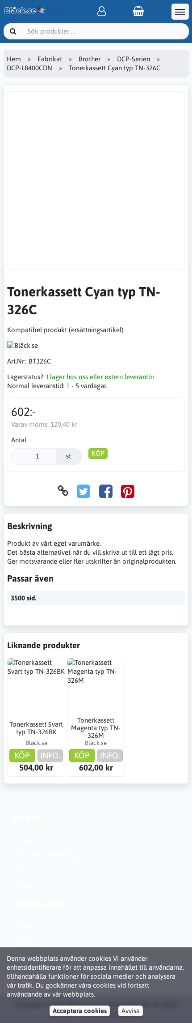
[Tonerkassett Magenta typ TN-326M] (96, 686)
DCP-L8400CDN (29, 68)
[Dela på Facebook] (106, 491)
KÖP (98, 453)
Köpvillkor (28, 926)
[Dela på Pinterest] (127, 491)
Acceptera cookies (80, 1010)
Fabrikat (50, 59)
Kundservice (30, 839)
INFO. (50, 755)
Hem (14, 59)
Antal (18, 440)
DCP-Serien (133, 59)
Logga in (25, 886)
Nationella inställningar (47, 855)
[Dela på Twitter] (83, 491)
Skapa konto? (33, 871)
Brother (89, 59)
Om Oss (24, 942)
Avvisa (130, 1010)
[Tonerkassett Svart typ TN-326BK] (36, 686)
